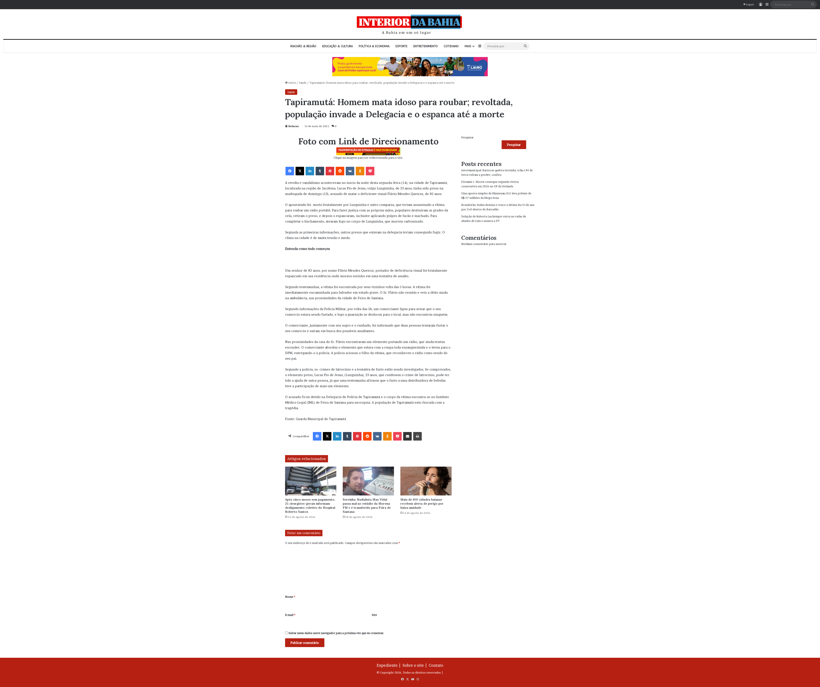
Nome (290, 596)
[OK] (360, 171)
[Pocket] (370, 171)
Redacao (293, 126)
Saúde (302, 82)
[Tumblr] (320, 171)
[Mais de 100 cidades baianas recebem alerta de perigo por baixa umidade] (426, 481)
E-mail (290, 615)
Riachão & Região (303, 46)
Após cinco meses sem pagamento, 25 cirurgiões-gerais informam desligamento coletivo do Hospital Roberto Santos (310, 506)
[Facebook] (290, 171)
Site (374, 615)
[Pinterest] (330, 171)
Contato (436, 665)
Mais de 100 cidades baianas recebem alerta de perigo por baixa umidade (422, 504)
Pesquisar (467, 137)
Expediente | (389, 665)
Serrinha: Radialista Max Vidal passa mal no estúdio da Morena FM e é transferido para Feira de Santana (367, 506)
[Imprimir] (417, 436)
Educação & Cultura (337, 46)
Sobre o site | (415, 665)
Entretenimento (425, 46)
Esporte (401, 46)
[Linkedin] (310, 171)
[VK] (350, 171)
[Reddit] (340, 171)
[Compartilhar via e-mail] (407, 436)
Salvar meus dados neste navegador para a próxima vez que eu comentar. (336, 633)
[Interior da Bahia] (410, 24)
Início (292, 82)
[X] (300, 171)
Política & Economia (374, 46)
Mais (468, 46)
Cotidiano (451, 46)
